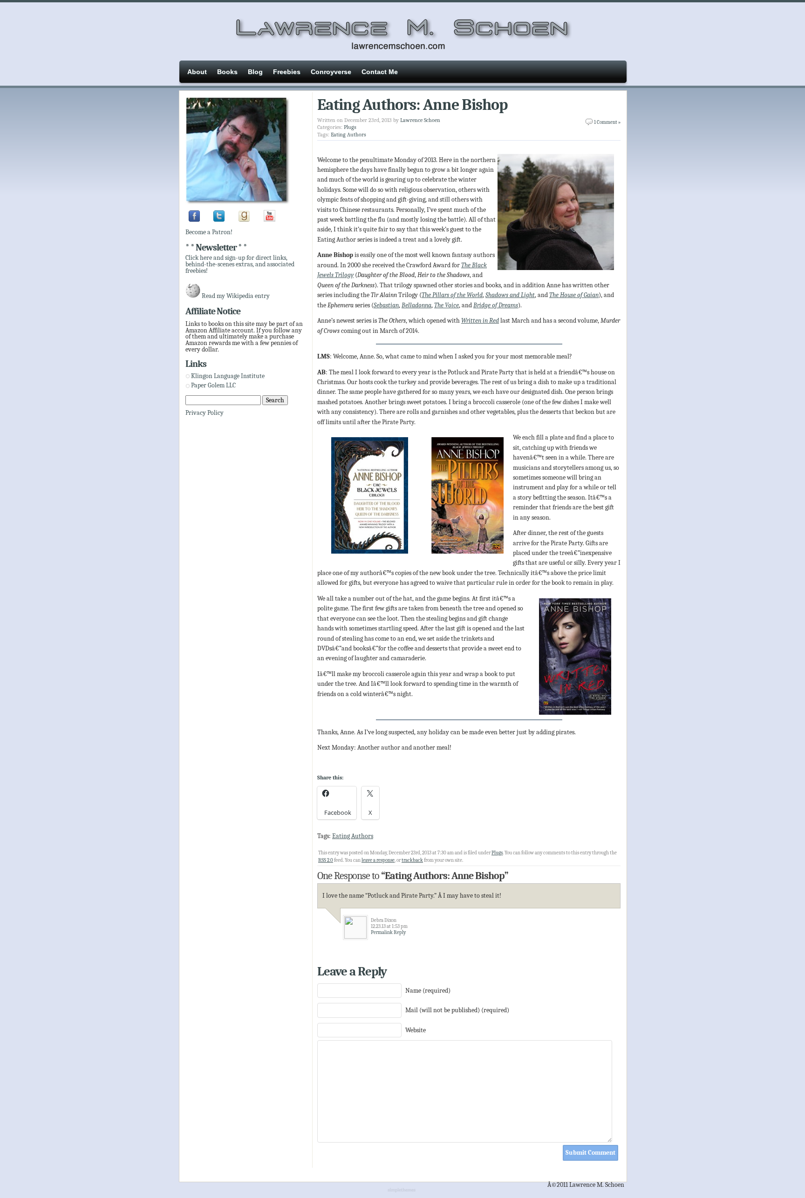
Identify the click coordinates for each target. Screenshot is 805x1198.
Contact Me (380, 71)
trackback (412, 860)
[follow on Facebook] (194, 219)
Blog (255, 71)
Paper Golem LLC (213, 385)
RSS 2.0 (325, 860)
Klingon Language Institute (228, 375)
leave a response (378, 860)
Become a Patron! (208, 232)
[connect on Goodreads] (244, 219)
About (197, 71)
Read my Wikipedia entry (236, 296)
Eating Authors (348, 134)
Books (227, 71)
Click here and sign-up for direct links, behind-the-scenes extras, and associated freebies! (239, 264)
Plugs (350, 127)
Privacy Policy (204, 412)
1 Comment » (607, 122)
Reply (400, 932)
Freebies (286, 71)
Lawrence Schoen (420, 120)
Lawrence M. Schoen (402, 30)
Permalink (382, 932)
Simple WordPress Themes (402, 1190)
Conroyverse (331, 71)
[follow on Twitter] (219, 219)
